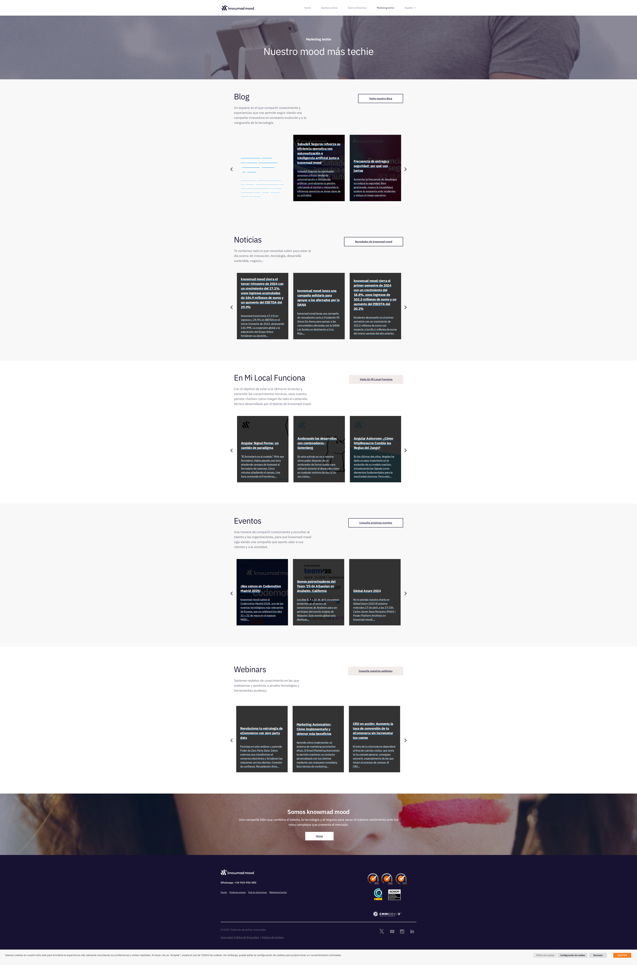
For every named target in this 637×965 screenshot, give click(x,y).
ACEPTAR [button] (622, 955)
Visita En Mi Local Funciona (376, 379)
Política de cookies (545, 955)
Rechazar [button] (598, 955)
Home (307, 8)
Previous (231, 168)
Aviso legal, (227, 937)
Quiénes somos (329, 8)
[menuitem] (410, 11)
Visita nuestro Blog (380, 98)
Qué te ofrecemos (357, 8)
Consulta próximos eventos (375, 522)
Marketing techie (385, 8)
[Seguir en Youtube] (392, 931)
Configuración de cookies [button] (572, 955)
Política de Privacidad (246, 937)
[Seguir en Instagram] (402, 931)
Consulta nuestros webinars (375, 671)
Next (405, 168)
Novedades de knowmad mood (373, 241)
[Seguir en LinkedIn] (412, 931)
